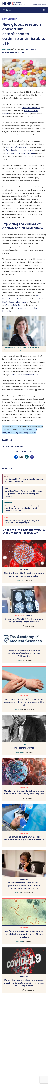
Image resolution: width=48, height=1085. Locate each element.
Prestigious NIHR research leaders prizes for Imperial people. (23, 478)
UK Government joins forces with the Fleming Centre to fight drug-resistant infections (24, 1030)
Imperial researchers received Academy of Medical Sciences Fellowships (24, 651)
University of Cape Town (16, 147)
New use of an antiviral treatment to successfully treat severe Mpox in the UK (24, 700)
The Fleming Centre (24, 746)
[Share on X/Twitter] (27, 457)
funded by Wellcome (31, 107)
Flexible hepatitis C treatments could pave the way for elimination (24, 573)
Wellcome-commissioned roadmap (26, 374)
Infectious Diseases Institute (18, 150)
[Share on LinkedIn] (16, 457)
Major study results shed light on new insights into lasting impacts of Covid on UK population (24, 981)
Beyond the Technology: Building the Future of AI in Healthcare (21, 520)
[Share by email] (21, 457)
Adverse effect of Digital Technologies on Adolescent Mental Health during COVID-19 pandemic (24, 1078)
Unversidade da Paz (14, 305)
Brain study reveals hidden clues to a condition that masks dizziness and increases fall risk (21, 507)
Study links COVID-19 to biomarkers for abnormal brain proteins (24, 619)
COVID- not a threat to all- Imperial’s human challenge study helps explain (24, 791)
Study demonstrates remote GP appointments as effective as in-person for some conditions (24, 884)
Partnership (9, 19)
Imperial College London (25, 432)
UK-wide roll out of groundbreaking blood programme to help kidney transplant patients (23, 492)
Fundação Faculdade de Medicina (20, 153)
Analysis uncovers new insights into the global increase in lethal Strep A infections (24, 932)
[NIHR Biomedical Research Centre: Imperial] (13, 3)
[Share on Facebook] (32, 457)
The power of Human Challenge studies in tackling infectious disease (24, 837)
